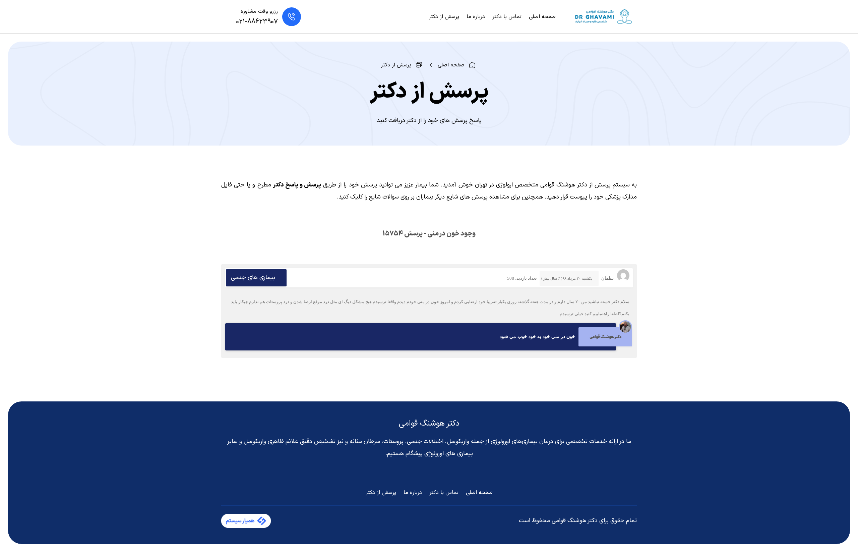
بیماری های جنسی (253, 277)
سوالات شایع (384, 197)
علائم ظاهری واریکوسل (271, 441)
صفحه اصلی (542, 17)
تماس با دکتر (507, 17)
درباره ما (476, 17)
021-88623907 (257, 22)
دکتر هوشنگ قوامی (429, 424)
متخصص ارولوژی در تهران (506, 184)
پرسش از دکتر (444, 17)
